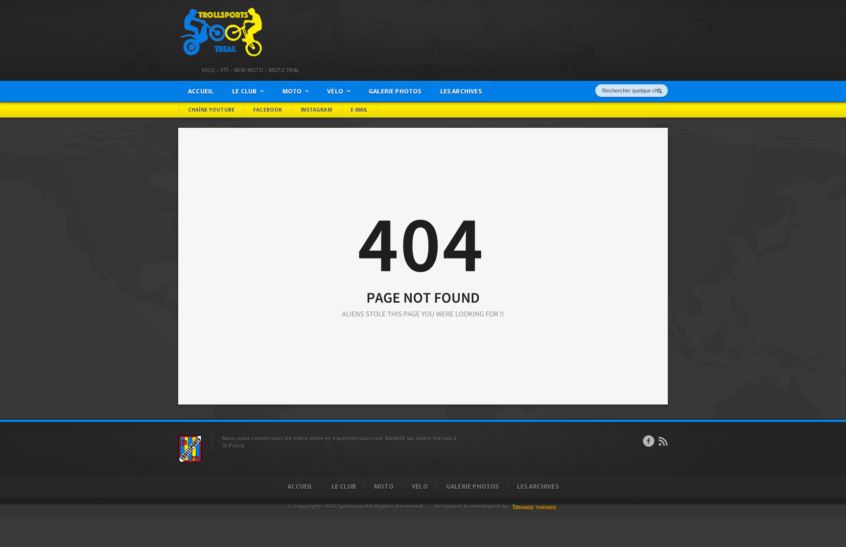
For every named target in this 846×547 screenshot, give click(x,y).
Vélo (420, 486)
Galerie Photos (472, 486)
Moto (384, 486)
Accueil (300, 486)
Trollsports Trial (200, 10)
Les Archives (538, 486)
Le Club (343, 486)
